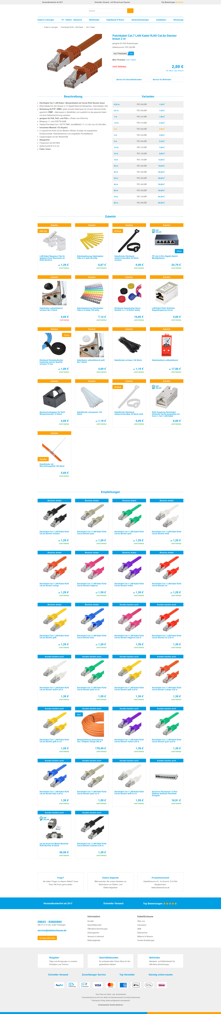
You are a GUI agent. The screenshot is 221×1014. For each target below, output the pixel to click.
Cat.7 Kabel (131, 59)
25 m (116, 172)
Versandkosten (121, 994)
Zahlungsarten (93, 932)
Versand (180, 70)
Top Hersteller (127, 974)
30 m (116, 178)
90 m (116, 202)
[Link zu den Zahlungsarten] (110, 986)
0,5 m (116, 110)
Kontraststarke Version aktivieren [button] (110, 1005)
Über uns (141, 921)
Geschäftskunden (94, 925)
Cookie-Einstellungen (145, 940)
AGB (139, 928)
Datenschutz (142, 932)
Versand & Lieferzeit (95, 936)
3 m (115, 135)
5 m (115, 141)
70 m (116, 196)
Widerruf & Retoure (145, 936)
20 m (116, 165)
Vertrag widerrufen (47, 938)
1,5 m (116, 122)
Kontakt (90, 921)
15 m (116, 159)
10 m (116, 153)
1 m (115, 116)
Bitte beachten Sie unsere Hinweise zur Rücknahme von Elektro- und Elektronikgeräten (110, 884)
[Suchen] (130, 10)
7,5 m (116, 147)
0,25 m (116, 104)
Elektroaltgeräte (93, 940)
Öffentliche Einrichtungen (97, 928)
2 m (115, 129)
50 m (116, 190)
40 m (116, 184)
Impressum (141, 925)
